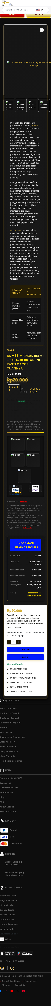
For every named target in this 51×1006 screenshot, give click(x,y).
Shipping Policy (7, 741)
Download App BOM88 (11, 778)
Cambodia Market (9, 924)
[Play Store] (25, 954)
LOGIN (12, 14)
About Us (6, 985)
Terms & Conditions (11, 981)
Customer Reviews (9, 787)
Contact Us (20, 985)
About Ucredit (7, 806)
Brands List (5, 783)
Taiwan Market (7, 914)
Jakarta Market (7, 929)
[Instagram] (7, 991)
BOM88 (35, 125)
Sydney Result (7, 910)
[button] (42, 30)
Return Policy (6, 792)
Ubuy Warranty (7, 756)
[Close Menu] (3, 5)
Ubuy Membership (9, 751)
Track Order (6, 732)
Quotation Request (9, 718)
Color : (13, 410)
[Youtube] (13, 991)
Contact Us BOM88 (9, 713)
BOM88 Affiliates (8, 811)
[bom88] (13, 5)
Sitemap (4, 727)
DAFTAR (39, 14)
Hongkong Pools (8, 895)
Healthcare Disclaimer (11, 761)
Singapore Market (9, 900)
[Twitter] (19, 991)
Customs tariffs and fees (12, 737)
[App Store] (8, 954)
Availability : (12, 401)
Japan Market (7, 919)
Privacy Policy (30, 981)
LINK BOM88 (16, 230)
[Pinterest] (24, 991)
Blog (2, 797)
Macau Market (7, 905)
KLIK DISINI (27, 527)
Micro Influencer (8, 746)
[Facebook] (2, 991)
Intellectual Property (10, 722)
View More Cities (8, 933)
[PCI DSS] (2, 968)
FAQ (2, 802)
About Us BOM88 (8, 708)
